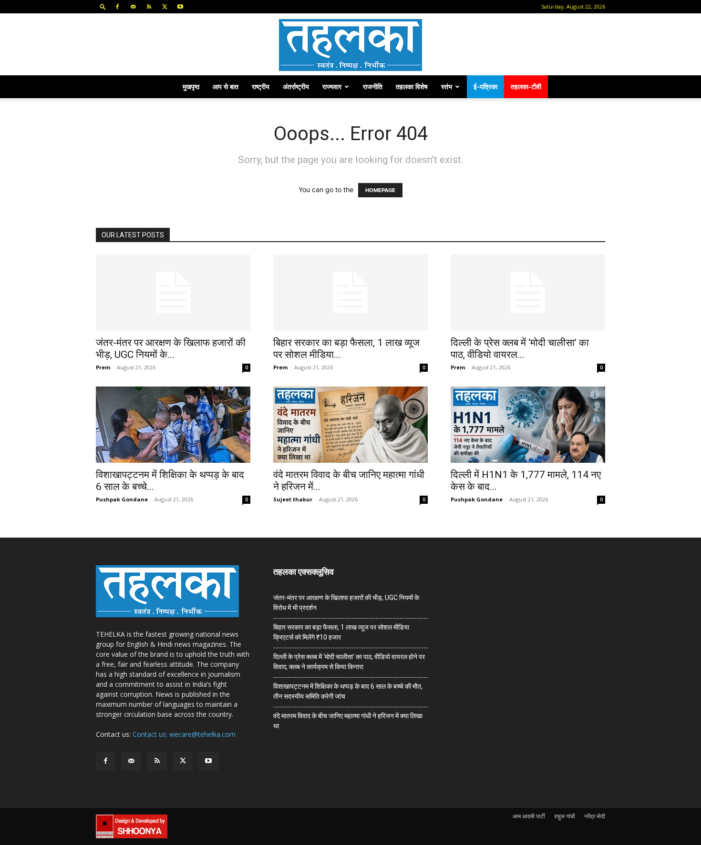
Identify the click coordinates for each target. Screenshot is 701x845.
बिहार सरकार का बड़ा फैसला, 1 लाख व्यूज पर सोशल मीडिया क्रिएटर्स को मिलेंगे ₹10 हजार (341, 632)
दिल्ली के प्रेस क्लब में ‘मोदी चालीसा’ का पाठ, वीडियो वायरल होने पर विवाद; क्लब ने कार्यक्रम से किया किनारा (349, 662)
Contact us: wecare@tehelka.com (184, 734)
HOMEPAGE (380, 190)
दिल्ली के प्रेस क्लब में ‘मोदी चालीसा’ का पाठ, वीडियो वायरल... (520, 348)
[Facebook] (117, 6)
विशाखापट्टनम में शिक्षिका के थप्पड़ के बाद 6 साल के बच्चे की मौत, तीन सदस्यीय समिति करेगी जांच (348, 691)
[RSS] (149, 6)
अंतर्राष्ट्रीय (296, 86)
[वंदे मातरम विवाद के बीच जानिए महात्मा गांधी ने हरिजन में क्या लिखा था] (350, 425)
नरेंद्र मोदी (594, 816)
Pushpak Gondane (122, 499)
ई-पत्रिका (485, 86)
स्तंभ (446, 86)
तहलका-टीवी (526, 86)
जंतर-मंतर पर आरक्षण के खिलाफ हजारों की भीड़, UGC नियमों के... (171, 348)
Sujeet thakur (292, 499)
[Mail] (133, 6)
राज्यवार (331, 86)
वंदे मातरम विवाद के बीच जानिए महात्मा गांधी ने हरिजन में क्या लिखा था (348, 721)
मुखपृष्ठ (191, 86)
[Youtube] (180, 6)
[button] (103, 6)
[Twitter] (164, 6)
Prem (103, 367)
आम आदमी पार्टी (529, 816)
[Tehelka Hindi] (350, 45)
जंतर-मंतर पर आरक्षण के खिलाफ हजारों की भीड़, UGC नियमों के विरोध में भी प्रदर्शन (346, 602)
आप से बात (225, 86)
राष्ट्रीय (260, 86)
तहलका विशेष (412, 86)
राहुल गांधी (564, 816)
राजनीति (372, 86)
